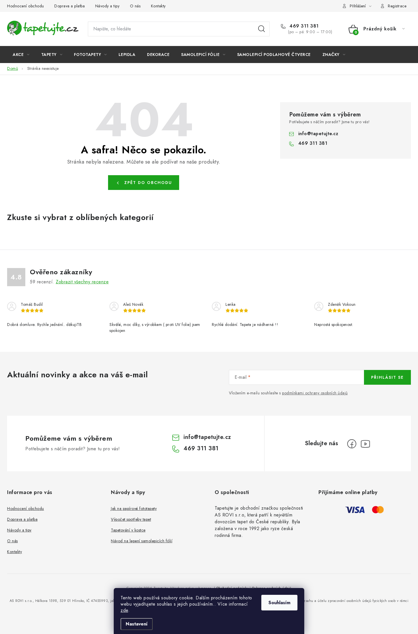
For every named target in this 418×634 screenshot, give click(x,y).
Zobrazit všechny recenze (82, 282)
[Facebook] (351, 443)
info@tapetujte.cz (318, 133)
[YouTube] (365, 443)
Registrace (397, 6)
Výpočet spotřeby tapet (131, 519)
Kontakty (158, 6)
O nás (135, 6)
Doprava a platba (69, 6)
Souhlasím (279, 602)
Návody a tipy (107, 6)
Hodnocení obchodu (25, 6)
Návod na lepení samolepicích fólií (141, 541)
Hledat (262, 29)
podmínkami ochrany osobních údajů (315, 393)
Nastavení (137, 624)
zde (124, 610)
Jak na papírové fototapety (134, 508)
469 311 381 (303, 26)
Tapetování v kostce (128, 530)
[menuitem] (21, 54)
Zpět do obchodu (148, 182)
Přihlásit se (387, 377)
